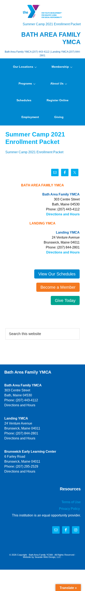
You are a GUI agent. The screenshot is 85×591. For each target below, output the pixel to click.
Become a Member (58, 287)
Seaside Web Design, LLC (48, 557)
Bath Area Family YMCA (42, 11)
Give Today (65, 300)
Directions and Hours (63, 214)
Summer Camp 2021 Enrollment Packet (52, 24)
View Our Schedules (57, 274)
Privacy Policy (70, 508)
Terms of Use (71, 502)
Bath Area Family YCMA (41, 555)
